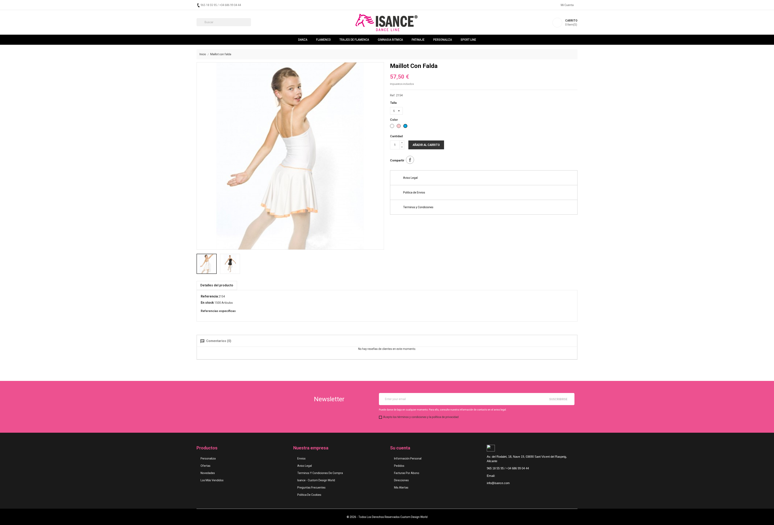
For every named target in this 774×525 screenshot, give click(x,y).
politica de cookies (309, 494)
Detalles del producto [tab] (216, 285)
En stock (207, 303)
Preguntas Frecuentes (311, 487)
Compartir (410, 160)
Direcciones (401, 480)
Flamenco (323, 39)
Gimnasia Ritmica (390, 39)
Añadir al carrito (426, 145)
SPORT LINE (468, 39)
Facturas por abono (406, 473)
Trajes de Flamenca (354, 39)
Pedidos (399, 465)
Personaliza (442, 39)
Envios (301, 458)
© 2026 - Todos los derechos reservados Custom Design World (387, 517)
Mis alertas (401, 487)
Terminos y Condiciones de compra (320, 473)
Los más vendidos (212, 480)
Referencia (209, 296)
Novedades (208, 473)
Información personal (407, 458)
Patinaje (418, 39)
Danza (302, 39)
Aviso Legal (304, 465)
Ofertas (205, 465)
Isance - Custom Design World (316, 480)
